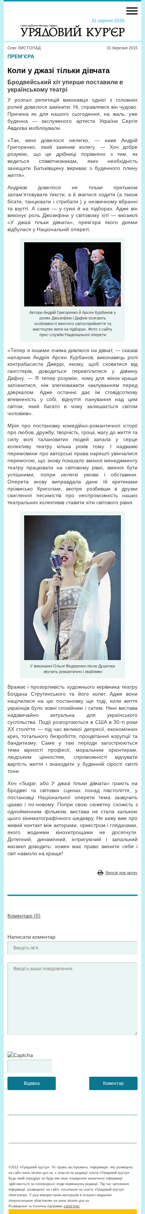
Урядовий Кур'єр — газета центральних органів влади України (72, 27)
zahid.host (72, 1206)
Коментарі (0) (24, 916)
